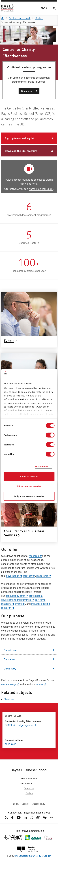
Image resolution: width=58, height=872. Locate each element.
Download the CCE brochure (21, 150)
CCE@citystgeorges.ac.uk (22, 725)
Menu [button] (44, 7)
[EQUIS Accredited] (48, 837)
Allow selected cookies (29, 486)
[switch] (50, 435)
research (34, 555)
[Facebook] (12, 817)
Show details (41, 466)
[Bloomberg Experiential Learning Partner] (27, 849)
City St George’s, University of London (32, 855)
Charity (8, 699)
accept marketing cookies (28, 179)
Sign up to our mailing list (19, 138)
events (19, 603)
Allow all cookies (29, 476)
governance (12, 575)
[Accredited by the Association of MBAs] (12, 837)
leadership (42, 575)
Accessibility (38, 803)
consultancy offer (15, 595)
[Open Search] (54, 8)
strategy (27, 575)
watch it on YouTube (40, 188)
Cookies (25, 803)
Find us (29, 792)
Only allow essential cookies (29, 496)
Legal (16, 803)
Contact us (29, 788)
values (39, 684)
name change (8, 684)
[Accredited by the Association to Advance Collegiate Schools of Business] (33, 837)
